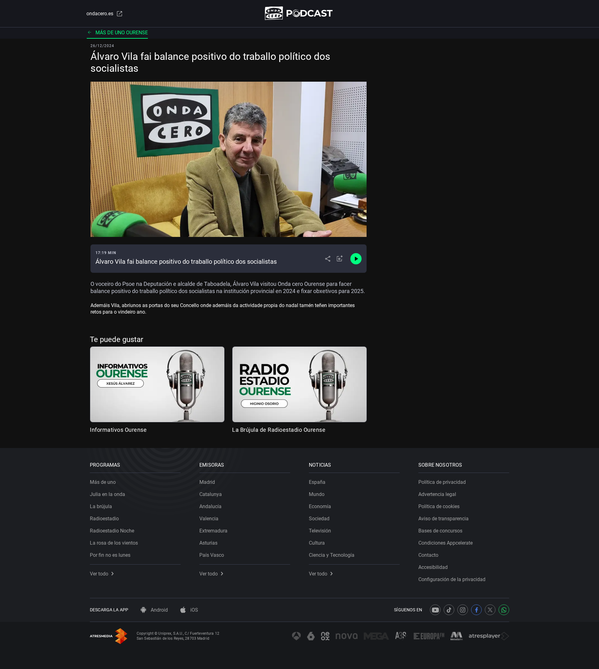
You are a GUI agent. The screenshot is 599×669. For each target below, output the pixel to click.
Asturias (208, 543)
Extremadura (213, 531)
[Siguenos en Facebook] (476, 609)
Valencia (208, 519)
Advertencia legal (437, 494)
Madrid (207, 482)
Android (158, 610)
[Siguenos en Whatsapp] (504, 609)
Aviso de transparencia (443, 519)
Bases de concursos (440, 531)
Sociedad (319, 519)
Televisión (320, 531)
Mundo (316, 494)
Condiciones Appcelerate (445, 543)
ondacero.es (99, 14)
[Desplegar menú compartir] (327, 259)
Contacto (428, 555)
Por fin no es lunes (110, 555)
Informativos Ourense (118, 429)
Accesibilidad (433, 567)
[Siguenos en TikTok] (449, 609)
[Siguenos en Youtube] (435, 609)
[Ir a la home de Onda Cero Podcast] (300, 13)
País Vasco (211, 555)
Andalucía (210, 506)
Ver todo (99, 574)
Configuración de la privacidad (451, 579)
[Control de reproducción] (356, 258)
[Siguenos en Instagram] (462, 609)
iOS (193, 610)
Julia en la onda (107, 494)
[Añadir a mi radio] (339, 259)
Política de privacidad (442, 482)
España (317, 482)
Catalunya (210, 494)
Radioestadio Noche (112, 531)
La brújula (101, 506)
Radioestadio (104, 519)
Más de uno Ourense (121, 33)
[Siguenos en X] (490, 609)
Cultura (317, 543)
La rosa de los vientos (114, 543)
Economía (320, 506)
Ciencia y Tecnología (331, 555)
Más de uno (103, 482)
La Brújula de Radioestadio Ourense (278, 429)
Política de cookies (439, 506)
